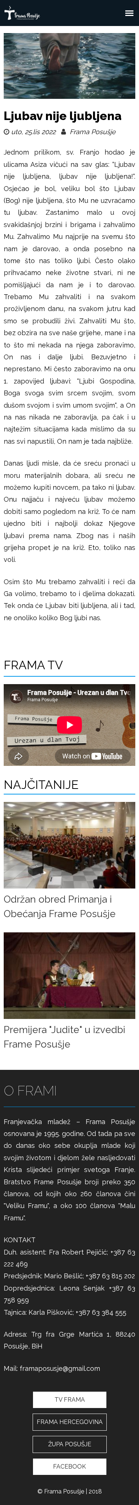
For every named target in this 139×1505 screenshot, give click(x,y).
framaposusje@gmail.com (60, 1368)
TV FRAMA (69, 1399)
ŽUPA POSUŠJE (69, 1444)
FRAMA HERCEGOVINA (70, 1421)
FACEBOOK (69, 1466)
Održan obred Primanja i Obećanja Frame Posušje (60, 906)
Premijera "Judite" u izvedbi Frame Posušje (64, 1037)
